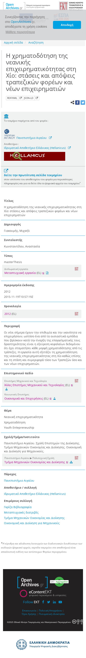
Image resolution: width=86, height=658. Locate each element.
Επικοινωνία (29, 610)
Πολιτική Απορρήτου (50, 610)
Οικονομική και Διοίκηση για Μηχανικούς (32, 523)
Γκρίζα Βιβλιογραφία (18, 507)
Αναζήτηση (36, 42)
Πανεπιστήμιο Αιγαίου (31, 138)
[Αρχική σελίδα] (26, 6)
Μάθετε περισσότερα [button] (20, 32)
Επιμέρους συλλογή (18, 501)
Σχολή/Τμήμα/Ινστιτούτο (22, 437)
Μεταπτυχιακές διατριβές (21, 512)
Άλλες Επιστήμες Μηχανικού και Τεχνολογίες (34, 385)
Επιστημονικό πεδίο (18, 373)
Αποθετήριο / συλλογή (20, 487)
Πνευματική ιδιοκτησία (51, 613)
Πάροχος (10, 474)
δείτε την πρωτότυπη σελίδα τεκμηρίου (33, 175)
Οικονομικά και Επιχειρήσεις (23, 398)
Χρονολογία (12, 306)
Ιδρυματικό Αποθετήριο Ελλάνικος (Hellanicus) (35, 148)
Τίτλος (8, 201)
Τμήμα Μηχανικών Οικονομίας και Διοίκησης (35, 462)
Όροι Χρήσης (29, 613)
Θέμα (7, 410)
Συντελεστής (13, 240)
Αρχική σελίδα (13, 42)
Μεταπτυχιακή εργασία (20, 273)
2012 (8, 314)
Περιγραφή (12, 326)
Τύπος (8, 256)
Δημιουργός (12, 224)
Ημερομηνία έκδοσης (19, 285)
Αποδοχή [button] (67, 24)
